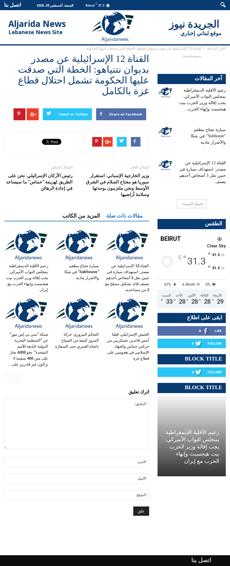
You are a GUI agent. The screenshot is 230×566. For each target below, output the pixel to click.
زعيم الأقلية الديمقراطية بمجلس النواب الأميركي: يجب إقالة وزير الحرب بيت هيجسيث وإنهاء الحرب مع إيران (27, 278)
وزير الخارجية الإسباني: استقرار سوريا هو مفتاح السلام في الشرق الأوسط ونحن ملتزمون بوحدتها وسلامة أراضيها (117, 185)
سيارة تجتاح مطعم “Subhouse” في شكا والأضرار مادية (81, 272)
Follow (215, 343)
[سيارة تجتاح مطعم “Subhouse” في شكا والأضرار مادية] (77, 245)
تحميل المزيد (193, 203)
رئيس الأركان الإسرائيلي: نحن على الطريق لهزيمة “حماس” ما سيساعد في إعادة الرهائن (39, 182)
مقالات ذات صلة (124, 216)
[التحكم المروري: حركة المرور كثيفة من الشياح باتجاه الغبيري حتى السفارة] (77, 313)
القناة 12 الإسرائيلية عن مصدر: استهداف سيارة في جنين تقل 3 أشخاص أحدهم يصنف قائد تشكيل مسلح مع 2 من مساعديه (127, 278)
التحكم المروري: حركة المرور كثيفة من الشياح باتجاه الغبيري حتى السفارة (77, 340)
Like (218, 330)
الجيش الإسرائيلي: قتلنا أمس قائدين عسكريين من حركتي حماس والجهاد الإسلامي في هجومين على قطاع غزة (128, 346)
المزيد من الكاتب (81, 216)
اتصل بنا (12, 4)
